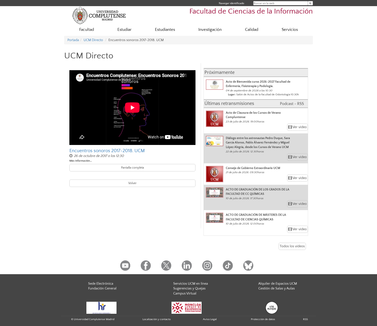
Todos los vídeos (292, 246)
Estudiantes (165, 29)
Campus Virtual (184, 293)
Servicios (290, 29)
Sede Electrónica (100, 284)
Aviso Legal (210, 319)
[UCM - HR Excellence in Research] (101, 307)
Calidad (251, 29)
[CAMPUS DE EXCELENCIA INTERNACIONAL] (186, 307)
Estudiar (124, 29)
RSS (305, 319)
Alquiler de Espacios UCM (277, 284)
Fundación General (102, 288)
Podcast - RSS (292, 104)
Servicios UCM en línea (190, 284)
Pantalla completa (132, 167)
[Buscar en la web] (310, 3)
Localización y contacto (156, 319)
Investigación (210, 29)
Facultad (86, 29)
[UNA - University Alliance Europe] (272, 307)
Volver (132, 183)
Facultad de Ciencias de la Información (251, 11)
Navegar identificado (231, 3)
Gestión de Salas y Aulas (276, 288)
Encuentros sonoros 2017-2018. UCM (107, 150)
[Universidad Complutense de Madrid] (99, 15)
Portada (73, 40)
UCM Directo (93, 40)
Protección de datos (263, 319)
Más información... (80, 160)
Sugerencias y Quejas (189, 288)
